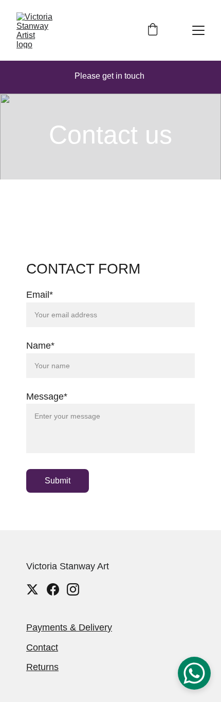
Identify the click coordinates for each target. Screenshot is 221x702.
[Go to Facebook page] (53, 589)
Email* (39, 295)
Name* (40, 345)
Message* (46, 396)
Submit (57, 480)
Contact (42, 647)
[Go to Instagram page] (73, 589)
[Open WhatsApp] (194, 673)
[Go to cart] (152, 30)
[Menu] (198, 30)
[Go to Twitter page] (32, 589)
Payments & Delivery (69, 627)
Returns (42, 667)
